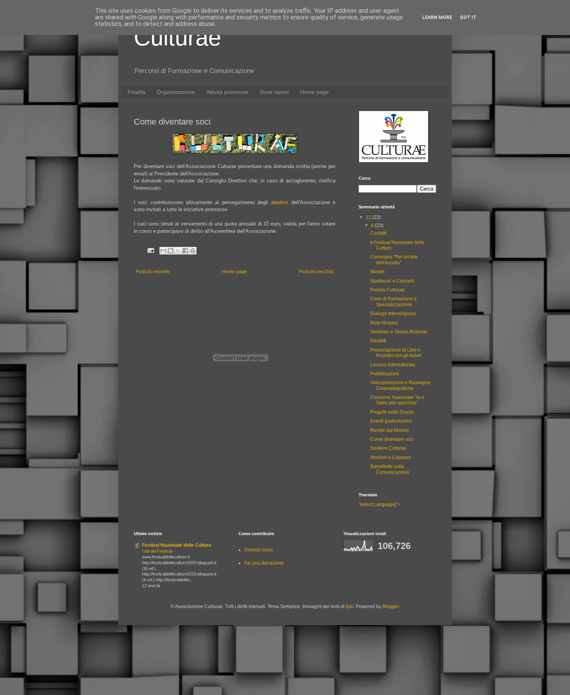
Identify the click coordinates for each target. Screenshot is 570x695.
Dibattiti (378, 340)
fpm (350, 606)
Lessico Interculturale (392, 364)
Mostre (377, 271)
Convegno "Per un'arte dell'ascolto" (394, 259)
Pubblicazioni (384, 373)
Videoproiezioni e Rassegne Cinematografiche (400, 385)
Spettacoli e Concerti (392, 281)
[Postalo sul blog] (170, 251)
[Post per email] (150, 250)
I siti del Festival (157, 551)
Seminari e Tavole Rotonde (399, 332)
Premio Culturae (387, 290)
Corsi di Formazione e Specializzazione (393, 301)
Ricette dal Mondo (389, 430)
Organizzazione (176, 92)
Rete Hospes (384, 323)
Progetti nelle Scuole (392, 412)
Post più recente (153, 271)
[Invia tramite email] (163, 251)
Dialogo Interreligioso (393, 313)
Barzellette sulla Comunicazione (389, 469)
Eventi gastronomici (391, 421)
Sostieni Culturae (388, 448)
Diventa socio (258, 550)
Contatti (378, 233)
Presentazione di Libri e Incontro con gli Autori (395, 352)
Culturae (177, 37)
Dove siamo (274, 92)
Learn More (437, 17)
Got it (468, 17)
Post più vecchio (316, 271)
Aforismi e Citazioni (390, 457)
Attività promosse (227, 92)
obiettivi (279, 202)
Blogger (390, 606)
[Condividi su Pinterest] (193, 251)
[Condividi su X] (178, 251)
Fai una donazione (264, 563)
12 (369, 217)
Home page (314, 92)
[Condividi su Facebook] (185, 251)
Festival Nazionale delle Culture (176, 545)
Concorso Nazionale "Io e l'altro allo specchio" (397, 400)
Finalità (136, 92)
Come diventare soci (392, 439)
